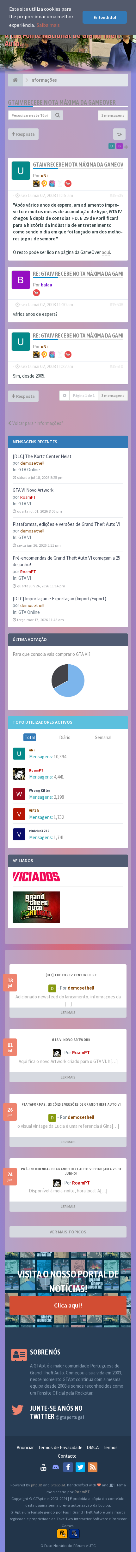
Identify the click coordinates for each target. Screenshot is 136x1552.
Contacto (67, 1456)
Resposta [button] (25, 134)
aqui (106, 252)
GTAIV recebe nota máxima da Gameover (62, 102)
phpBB (36, 1484)
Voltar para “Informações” (37, 423)
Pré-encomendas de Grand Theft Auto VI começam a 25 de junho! (71, 1171)
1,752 (59, 817)
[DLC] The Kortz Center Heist (42, 456)
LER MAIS (68, 1012)
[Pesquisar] (57, 115)
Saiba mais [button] (48, 25)
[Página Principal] (15, 80)
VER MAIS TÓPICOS (68, 1232)
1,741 (59, 837)
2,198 (59, 797)
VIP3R (34, 810)
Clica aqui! (68, 1305)
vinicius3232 (39, 831)
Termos (110, 1447)
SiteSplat (58, 1484)
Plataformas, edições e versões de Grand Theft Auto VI (66, 524)
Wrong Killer (39, 790)
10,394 (60, 757)
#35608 (116, 305)
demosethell (32, 463)
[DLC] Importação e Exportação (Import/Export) (59, 599)
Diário (65, 737)
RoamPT (28, 497)
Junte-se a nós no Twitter (57, 1412)
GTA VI (24, 504)
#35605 (116, 195)
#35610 (116, 366)
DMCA (93, 1447)
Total (30, 737)
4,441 (59, 777)
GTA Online (29, 470)
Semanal (103, 737)
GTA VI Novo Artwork (33, 490)
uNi (31, 750)
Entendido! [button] (105, 17)
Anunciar (25, 1447)
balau (46, 285)
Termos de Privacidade (60, 1447)
